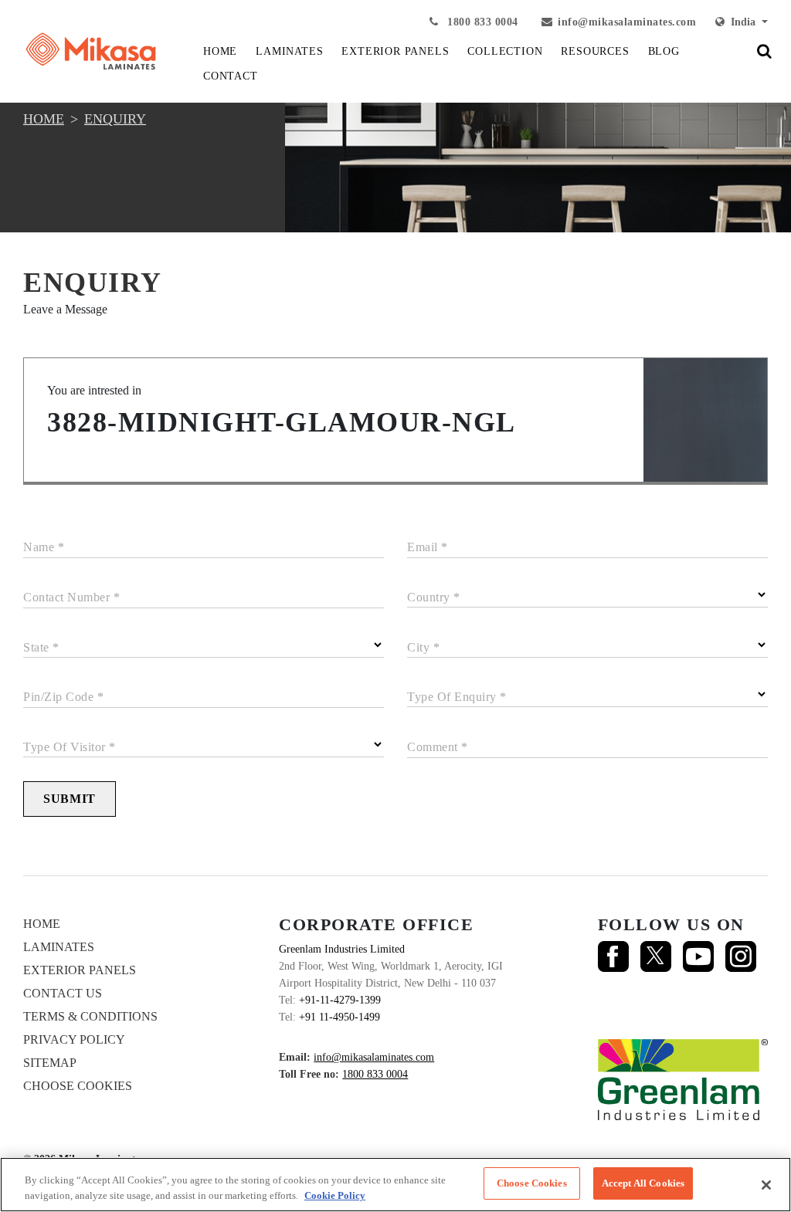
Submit (69, 798)
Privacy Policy (74, 1039)
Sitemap (49, 1062)
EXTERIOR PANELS (395, 51)
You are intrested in (94, 390)
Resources (595, 51)
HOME (220, 51)
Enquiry (115, 119)
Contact (230, 76)
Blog (664, 51)
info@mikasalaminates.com (627, 22)
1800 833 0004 (481, 22)
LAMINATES (289, 51)
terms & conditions (90, 1016)
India (742, 22)
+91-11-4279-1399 (340, 1000)
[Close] (766, 1185)
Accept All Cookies (643, 1183)
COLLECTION (504, 51)
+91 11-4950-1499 (339, 1017)
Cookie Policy (334, 1195)
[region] (395, 1184)
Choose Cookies (77, 1085)
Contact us (62, 993)
